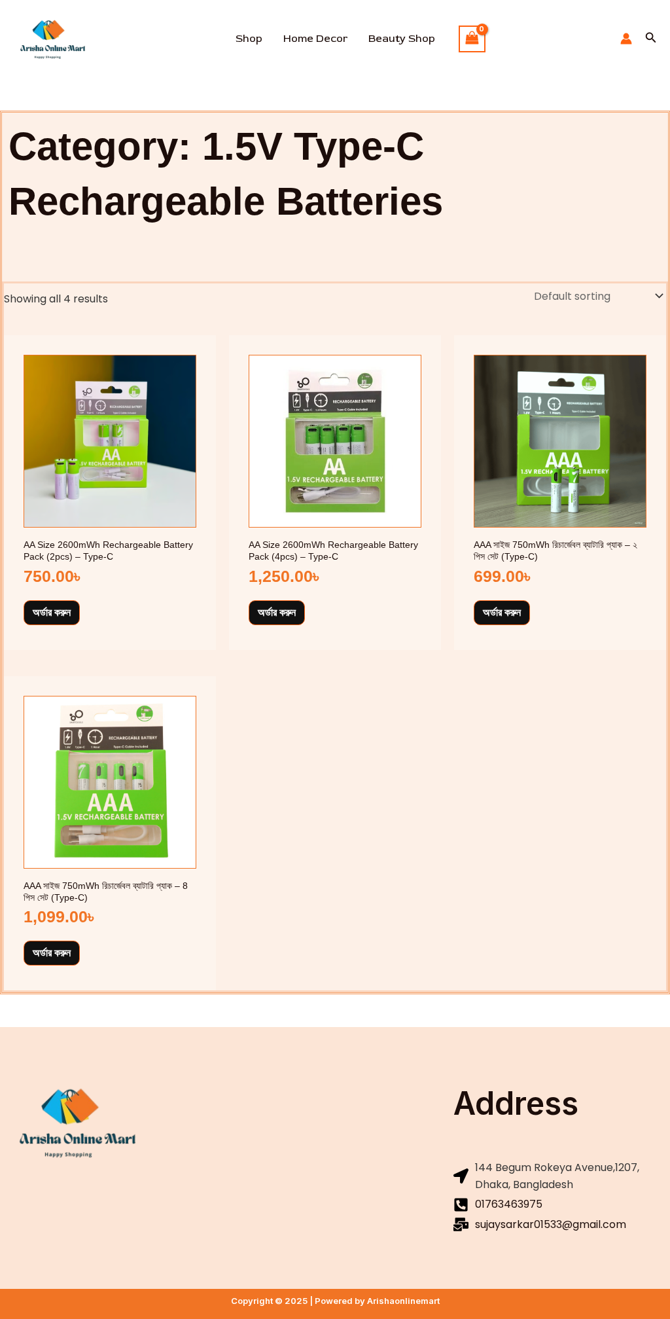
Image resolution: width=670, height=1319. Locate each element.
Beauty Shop (401, 38)
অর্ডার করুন (52, 612)
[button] (651, 38)
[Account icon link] (626, 39)
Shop (249, 38)
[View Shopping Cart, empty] (472, 39)
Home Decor (315, 38)
